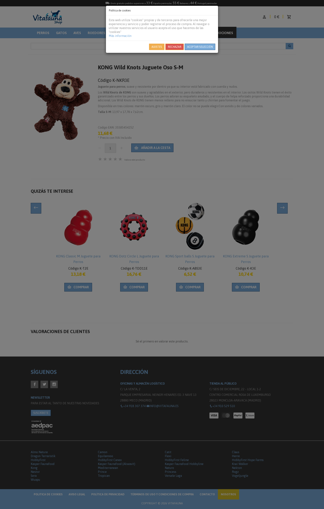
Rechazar (174, 46)
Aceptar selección (200, 46)
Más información (120, 35)
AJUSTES (157, 46)
